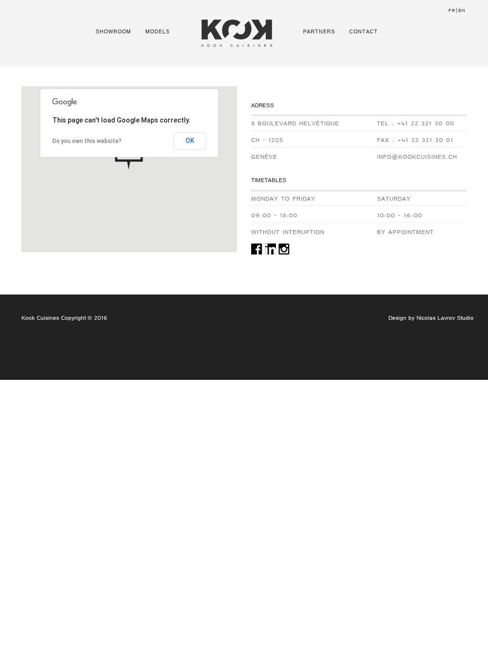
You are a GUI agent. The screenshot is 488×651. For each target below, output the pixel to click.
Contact (363, 32)
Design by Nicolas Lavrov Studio (431, 319)
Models (157, 32)
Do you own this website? (87, 141)
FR (452, 11)
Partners (319, 32)
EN (462, 11)
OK (189, 140)
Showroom (113, 32)
